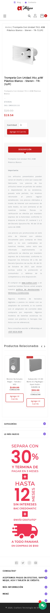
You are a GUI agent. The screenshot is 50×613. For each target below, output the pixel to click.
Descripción (25, 149)
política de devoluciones (28, 290)
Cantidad (12, 125)
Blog (19, 2)
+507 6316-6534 (15, 332)
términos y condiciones (18, 293)
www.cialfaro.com (29, 283)
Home (8, 27)
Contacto (32, 2)
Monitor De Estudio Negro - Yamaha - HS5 (15, 382)
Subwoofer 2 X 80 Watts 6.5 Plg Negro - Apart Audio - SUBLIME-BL (35, 383)
